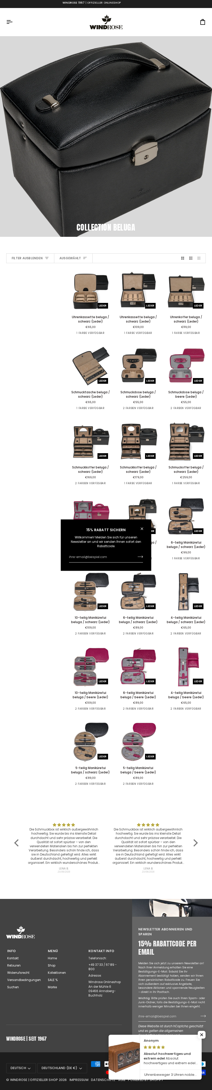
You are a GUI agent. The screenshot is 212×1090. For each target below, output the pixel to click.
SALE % (53, 980)
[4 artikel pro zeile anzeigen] (200, 258)
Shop (51, 965)
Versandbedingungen (24, 980)
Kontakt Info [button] (101, 951)
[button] (17, 842)
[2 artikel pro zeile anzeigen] (183, 258)
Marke (52, 987)
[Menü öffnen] (14, 22)
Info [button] (11, 951)
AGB (122, 1080)
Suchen (13, 987)
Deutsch (18, 1068)
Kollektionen (57, 973)
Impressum (79, 1080)
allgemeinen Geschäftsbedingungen (160, 1033)
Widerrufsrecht (18, 973)
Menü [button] (53, 951)
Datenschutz (103, 1080)
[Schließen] (144, 528)
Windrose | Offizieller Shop (34, 1080)
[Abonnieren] (138, 557)
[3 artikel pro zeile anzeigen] (191, 258)
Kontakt (13, 958)
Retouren (14, 965)
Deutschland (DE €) (60, 1068)
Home (52, 958)
